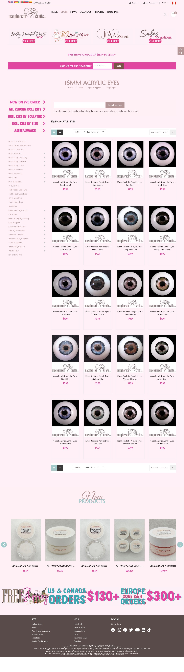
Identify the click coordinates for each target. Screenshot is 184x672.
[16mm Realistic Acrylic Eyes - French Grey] (130, 289)
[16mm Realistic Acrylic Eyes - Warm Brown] (162, 418)
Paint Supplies (14, 222)
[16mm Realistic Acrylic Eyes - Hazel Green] (162, 289)
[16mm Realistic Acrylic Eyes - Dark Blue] (162, 159)
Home (70, 87)
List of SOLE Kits (15, 255)
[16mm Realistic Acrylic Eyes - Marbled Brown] (130, 353)
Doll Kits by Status (16, 165)
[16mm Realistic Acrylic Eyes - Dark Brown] (65, 224)
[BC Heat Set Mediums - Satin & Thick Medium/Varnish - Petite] (23, 540)
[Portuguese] (23, 1)
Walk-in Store (37, 634)
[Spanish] (30, 1)
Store (81, 87)
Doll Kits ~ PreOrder (17, 141)
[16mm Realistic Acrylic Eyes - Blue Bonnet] (65, 159)
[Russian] (27, 1)
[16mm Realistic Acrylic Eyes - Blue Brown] (97, 159)
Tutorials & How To (16, 247)
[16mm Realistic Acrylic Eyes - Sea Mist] (97, 418)
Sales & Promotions (16, 230)
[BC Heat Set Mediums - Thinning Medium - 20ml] (161, 540)
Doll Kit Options (15, 174)
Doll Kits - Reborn (16, 149)
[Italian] (20, 1)
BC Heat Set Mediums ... (23, 566)
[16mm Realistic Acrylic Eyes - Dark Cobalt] (97, 224)
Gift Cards (12, 214)
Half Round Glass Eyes (18, 190)
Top (180, 52)
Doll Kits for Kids (15, 170)
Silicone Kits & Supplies (18, 239)
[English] (9, 1)
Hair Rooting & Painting (18, 218)
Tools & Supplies (15, 243)
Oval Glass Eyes (15, 198)
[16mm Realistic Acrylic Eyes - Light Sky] (65, 353)
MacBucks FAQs (80, 638)
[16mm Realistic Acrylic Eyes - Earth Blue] (65, 289)
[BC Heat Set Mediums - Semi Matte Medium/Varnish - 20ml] (57, 540)
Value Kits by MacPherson (19, 145)
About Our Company (41, 631)
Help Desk (78, 624)
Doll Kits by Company (17, 157)
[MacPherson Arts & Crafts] (27, 16)
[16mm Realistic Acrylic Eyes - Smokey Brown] (130, 418)
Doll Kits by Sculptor (17, 161)
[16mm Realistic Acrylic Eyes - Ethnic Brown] (97, 289)
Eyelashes (13, 206)
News (34, 627)
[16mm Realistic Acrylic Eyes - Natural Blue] (65, 418)
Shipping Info (79, 631)
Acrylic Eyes (111, 87)
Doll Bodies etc (14, 153)
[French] (13, 1)
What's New (13, 251)
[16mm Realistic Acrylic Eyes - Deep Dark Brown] (162, 224)
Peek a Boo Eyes (16, 202)
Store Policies (79, 627)
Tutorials (77, 641)
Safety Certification (40, 641)
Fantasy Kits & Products (18, 210)
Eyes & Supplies (94, 87)
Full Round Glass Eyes (18, 194)
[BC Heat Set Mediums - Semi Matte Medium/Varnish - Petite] (92, 540)
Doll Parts (12, 178)
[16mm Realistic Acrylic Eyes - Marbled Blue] (97, 353)
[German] (16, 1)
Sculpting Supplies (16, 234)
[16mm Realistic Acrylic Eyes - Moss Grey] (162, 353)
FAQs (76, 634)
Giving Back (116, 624)
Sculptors (36, 638)
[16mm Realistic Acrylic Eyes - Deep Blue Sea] (130, 224)
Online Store (37, 624)
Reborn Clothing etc (17, 226)
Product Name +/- (91, 132)
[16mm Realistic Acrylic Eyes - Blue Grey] (130, 159)
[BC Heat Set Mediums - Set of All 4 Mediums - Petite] (126, 540)
